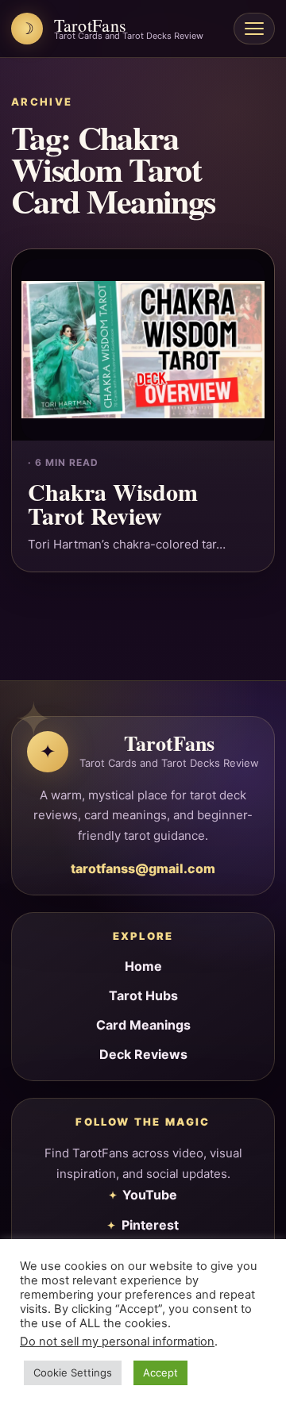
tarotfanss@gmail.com (143, 868)
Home (143, 966)
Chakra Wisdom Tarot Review (113, 503)
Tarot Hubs (143, 995)
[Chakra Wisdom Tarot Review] (143, 345)
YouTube (149, 1195)
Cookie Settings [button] (72, 1372)
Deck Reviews (143, 1054)
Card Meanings (143, 1025)
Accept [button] (160, 1372)
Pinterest (150, 1225)
